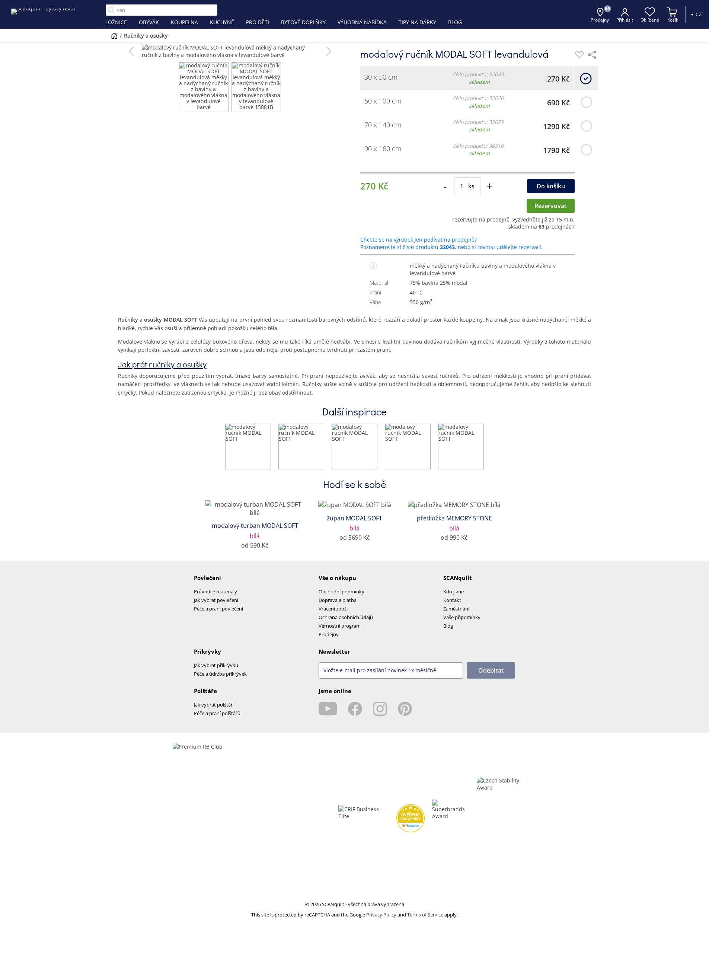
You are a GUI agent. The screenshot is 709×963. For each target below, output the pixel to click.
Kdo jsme (453, 591)
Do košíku (551, 186)
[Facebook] (355, 709)
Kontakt (452, 600)
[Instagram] (380, 709)
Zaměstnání (456, 608)
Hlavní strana (114, 35)
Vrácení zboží (333, 608)
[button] (131, 51)
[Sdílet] (592, 54)
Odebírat (491, 670)
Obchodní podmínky (341, 591)
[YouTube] (328, 709)
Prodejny (329, 634)
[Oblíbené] (579, 55)
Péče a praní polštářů (217, 713)
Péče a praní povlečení (218, 608)
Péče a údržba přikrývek (220, 673)
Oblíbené (650, 20)
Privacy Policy (381, 914)
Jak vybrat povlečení (216, 600)
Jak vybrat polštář (213, 704)
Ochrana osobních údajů (346, 617)
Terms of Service (425, 914)
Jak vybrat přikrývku (216, 665)
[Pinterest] (405, 709)
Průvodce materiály (215, 591)
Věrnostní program (340, 625)
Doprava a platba (338, 600)
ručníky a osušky (146, 35)
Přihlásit (624, 20)
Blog (448, 625)
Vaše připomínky (461, 617)
